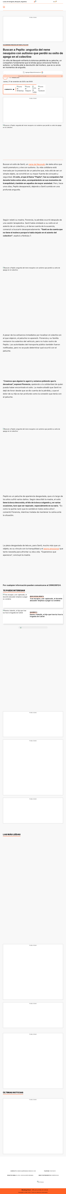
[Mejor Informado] (33, 7)
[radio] (30, 2)
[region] (33, 29)
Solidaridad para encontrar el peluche (15, 44)
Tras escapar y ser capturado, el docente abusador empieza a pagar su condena (46, 600)
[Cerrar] (61, 76)
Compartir (8, 89)
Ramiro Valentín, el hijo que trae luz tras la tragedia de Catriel (46, 615)
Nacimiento (33, 612)
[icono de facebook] (50, 7)
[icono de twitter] (54, 7)
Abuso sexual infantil (37, 596)
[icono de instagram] (58, 7)
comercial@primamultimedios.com (23, 1171)
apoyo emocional (51, 549)
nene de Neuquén (37, 164)
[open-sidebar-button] (4, 7)
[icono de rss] (61, 7)
